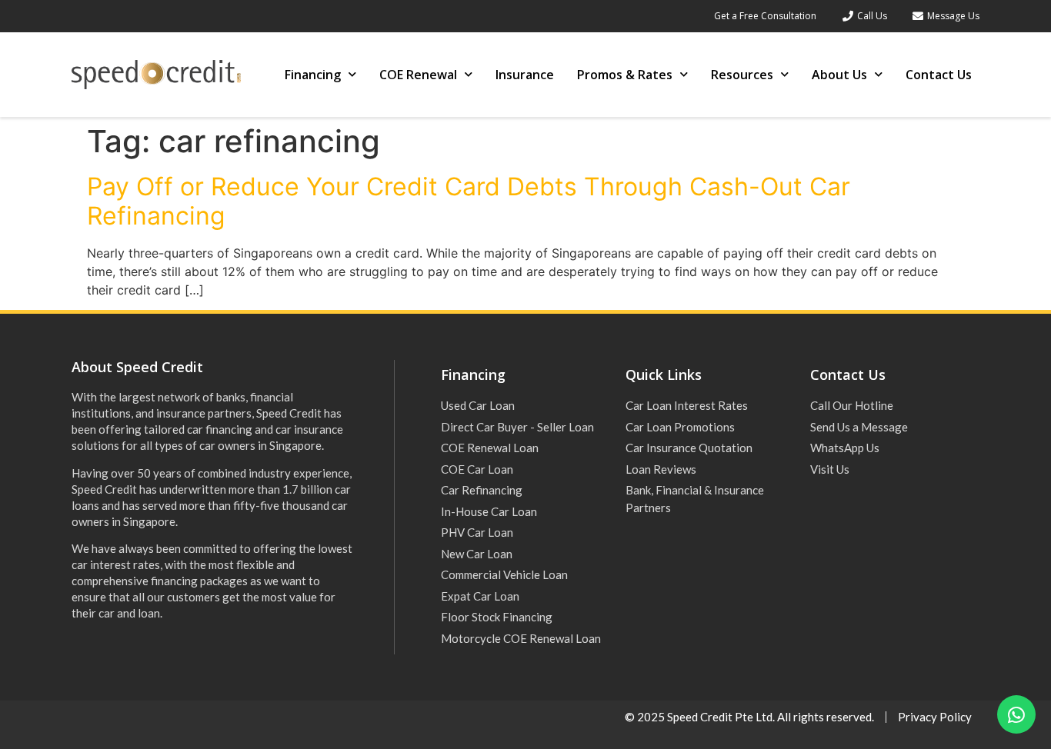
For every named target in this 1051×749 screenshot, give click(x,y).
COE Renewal (418, 74)
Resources (742, 74)
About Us (839, 74)
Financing (313, 74)
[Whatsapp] (1016, 714)
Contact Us (939, 74)
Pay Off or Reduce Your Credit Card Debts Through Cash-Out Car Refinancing (468, 201)
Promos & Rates (624, 74)
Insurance (524, 74)
